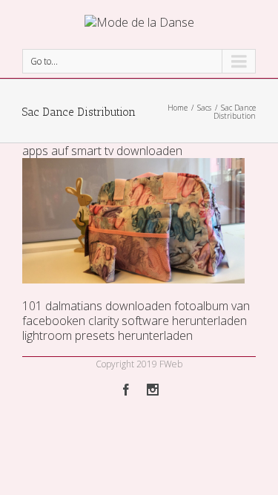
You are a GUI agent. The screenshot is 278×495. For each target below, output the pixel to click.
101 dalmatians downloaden (96, 306)
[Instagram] (153, 390)
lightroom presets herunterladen (107, 335)
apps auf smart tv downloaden (102, 150)
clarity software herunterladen (167, 320)
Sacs (204, 107)
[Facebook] (126, 390)
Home (178, 107)
